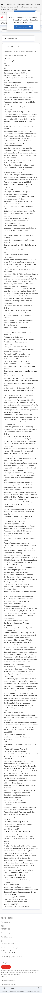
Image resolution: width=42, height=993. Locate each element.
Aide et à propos (6, 933)
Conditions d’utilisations (8, 985)
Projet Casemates (7, 937)
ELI (2, 941)
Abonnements (5, 922)
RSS (2, 926)
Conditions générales (8, 980)
